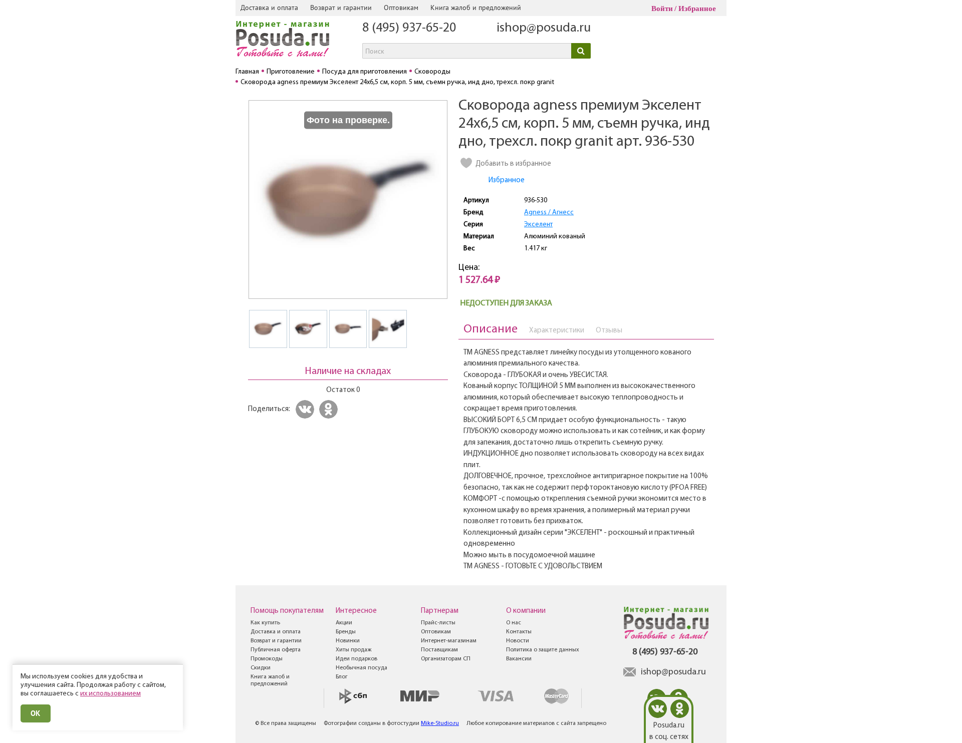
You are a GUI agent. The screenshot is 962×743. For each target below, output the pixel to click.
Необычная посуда (361, 668)
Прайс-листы (438, 623)
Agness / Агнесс (549, 212)
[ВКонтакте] (306, 409)
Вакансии (519, 659)
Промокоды (267, 659)
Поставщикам (439, 650)
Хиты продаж (353, 650)
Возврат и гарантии (341, 7)
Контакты (519, 632)
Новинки (348, 641)
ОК (36, 713)
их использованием (110, 693)
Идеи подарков (356, 659)
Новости (517, 641)
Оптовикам (401, 7)
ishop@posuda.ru (544, 28)
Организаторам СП (445, 659)
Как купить (265, 623)
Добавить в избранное (513, 164)
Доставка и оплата (269, 7)
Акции (344, 623)
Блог (342, 677)
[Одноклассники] (330, 409)
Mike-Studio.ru (440, 723)
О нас (513, 623)
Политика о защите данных (542, 650)
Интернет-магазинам (448, 641)
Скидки (261, 668)
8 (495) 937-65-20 (409, 28)
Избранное (697, 9)
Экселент (538, 224)
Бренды (346, 632)
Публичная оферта (276, 650)
